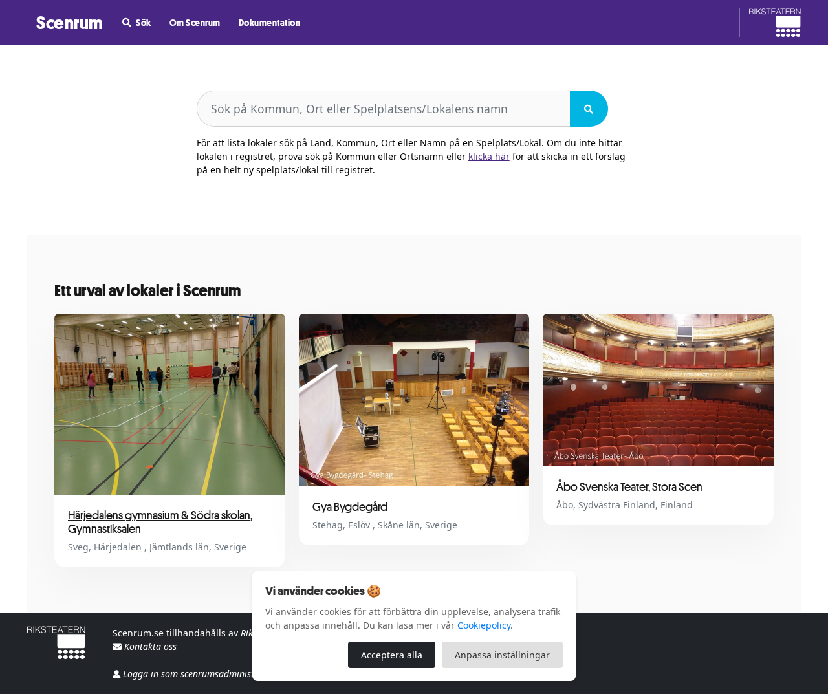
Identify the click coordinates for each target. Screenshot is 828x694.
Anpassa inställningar (502, 655)
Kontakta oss (149, 646)
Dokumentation (270, 22)
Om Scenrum (195, 22)
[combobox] (383, 108)
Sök (143, 22)
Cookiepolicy (483, 625)
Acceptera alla (391, 655)
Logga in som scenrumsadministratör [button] (199, 673)
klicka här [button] (489, 156)
